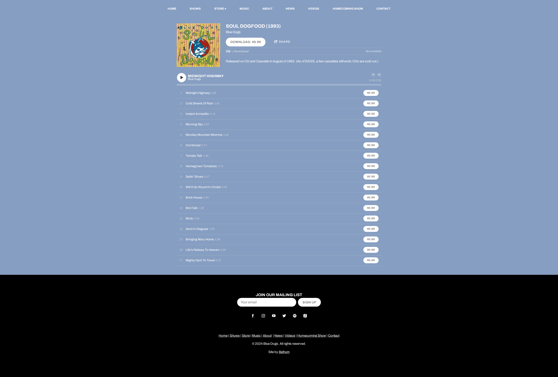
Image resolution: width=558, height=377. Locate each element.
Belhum (284, 352)
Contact (383, 8)
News (290, 8)
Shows (195, 8)
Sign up (309, 302)
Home (172, 8)
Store (219, 8)
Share (284, 41)
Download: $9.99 (245, 42)
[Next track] (379, 74)
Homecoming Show (348, 8)
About (267, 8)
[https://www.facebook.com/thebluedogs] (253, 316)
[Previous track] (373, 74)
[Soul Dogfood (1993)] (198, 45)
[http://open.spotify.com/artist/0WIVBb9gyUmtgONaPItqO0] (294, 316)
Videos (313, 8)
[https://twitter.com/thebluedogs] (284, 316)
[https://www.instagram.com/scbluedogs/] (263, 316)
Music (244, 8)
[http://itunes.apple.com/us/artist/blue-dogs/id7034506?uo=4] (305, 316)
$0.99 (371, 92)
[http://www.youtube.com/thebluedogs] (274, 316)
